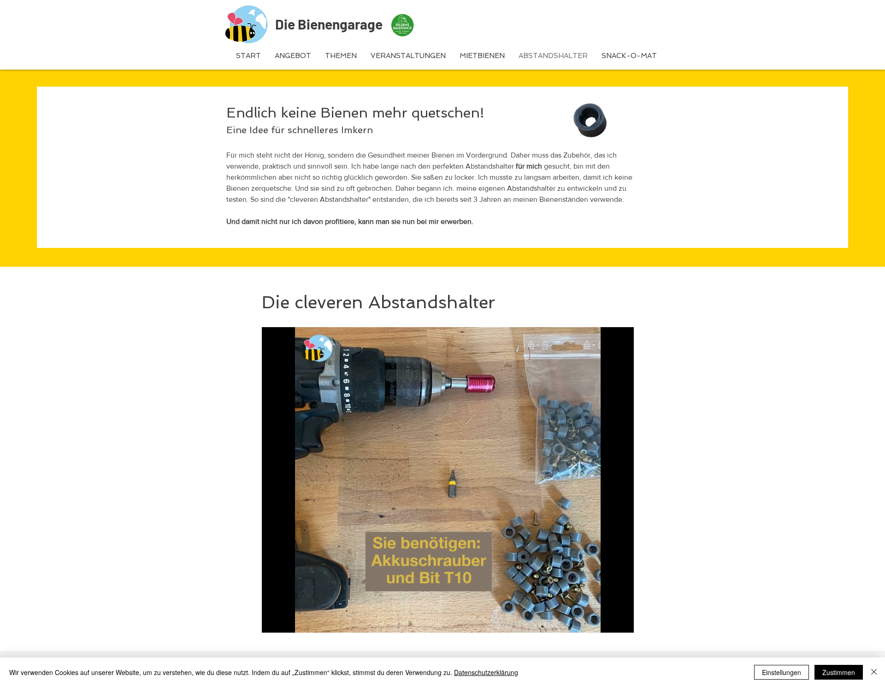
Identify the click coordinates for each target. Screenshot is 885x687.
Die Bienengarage (329, 24)
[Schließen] (873, 672)
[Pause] (274, 620)
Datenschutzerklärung (486, 672)
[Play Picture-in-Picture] (606, 620)
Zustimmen (838, 672)
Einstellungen (781, 672)
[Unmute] (289, 620)
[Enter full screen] (621, 620)
